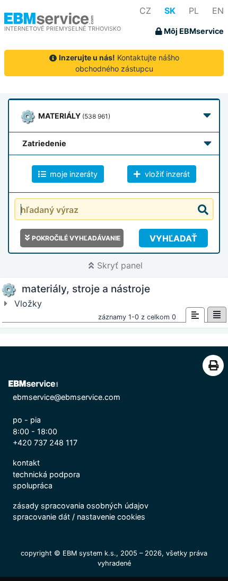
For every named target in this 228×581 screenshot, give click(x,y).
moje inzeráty (73, 173)
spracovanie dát (41, 516)
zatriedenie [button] (44, 143)
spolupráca (32, 485)
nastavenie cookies (111, 516)
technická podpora (46, 474)
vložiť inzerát (166, 173)
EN (218, 10)
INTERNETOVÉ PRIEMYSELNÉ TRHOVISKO (62, 28)
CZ (145, 10)
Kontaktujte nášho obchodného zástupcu (119, 63)
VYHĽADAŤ (173, 238)
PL (194, 10)
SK (170, 10)
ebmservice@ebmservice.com (66, 396)
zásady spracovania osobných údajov (80, 505)
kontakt (26, 462)
